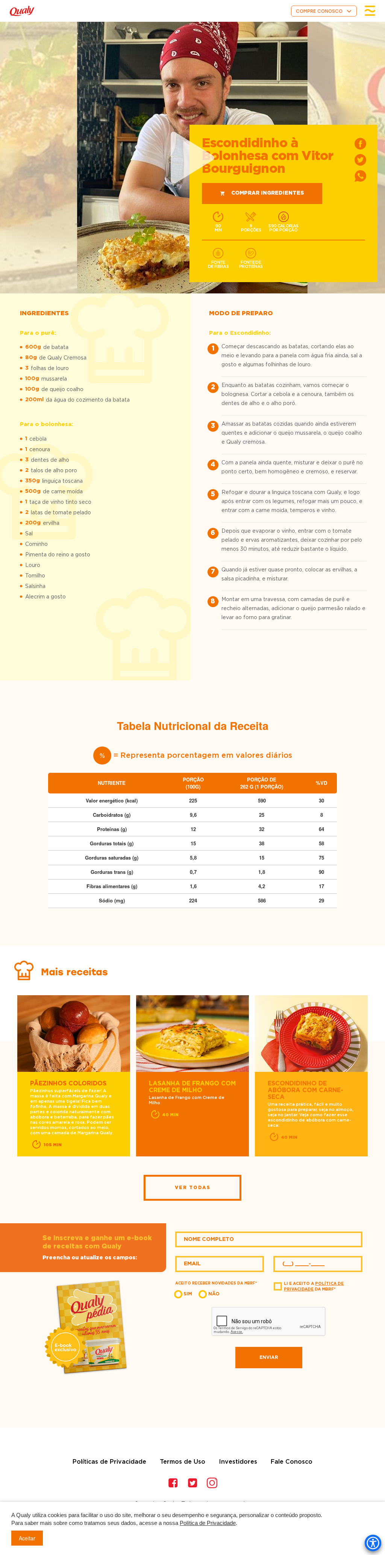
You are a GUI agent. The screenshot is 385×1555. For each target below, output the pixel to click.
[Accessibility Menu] (373, 1543)
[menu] (370, 11)
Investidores (238, 1462)
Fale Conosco (291, 1462)
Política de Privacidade (208, 1523)
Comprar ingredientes (267, 193)
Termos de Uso (182, 1462)
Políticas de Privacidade (109, 1462)
